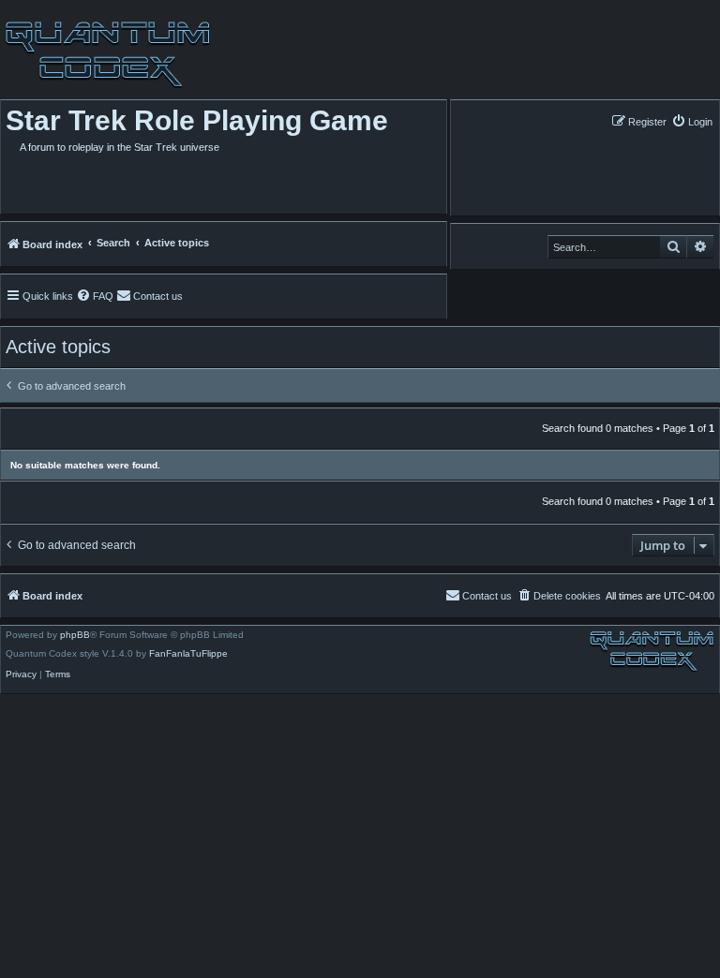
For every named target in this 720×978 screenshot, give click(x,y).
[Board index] (105, 54)
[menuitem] (691, 121)
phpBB (75, 635)
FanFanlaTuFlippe (188, 654)
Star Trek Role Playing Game (197, 120)
